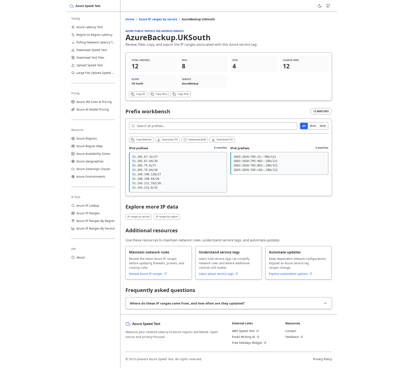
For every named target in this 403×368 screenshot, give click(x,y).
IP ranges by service (138, 216)
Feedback (292, 337)
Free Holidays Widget (247, 343)
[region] (178, 172)
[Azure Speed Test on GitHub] (328, 6)
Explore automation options (289, 274)
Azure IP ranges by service (158, 19)
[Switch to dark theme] (319, 6)
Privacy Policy (322, 359)
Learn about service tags (217, 274)
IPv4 (313, 126)
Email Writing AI (243, 337)
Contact (290, 331)
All (304, 126)
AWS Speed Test (243, 331)
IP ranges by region (167, 216)
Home (129, 19)
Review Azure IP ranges (146, 274)
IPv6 (323, 126)
